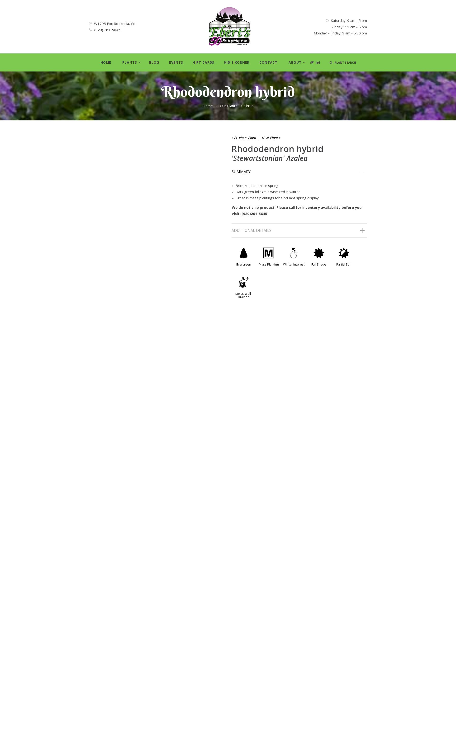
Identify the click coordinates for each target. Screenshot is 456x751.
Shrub (249, 105)
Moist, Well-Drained (243, 295)
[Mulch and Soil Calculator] (318, 63)
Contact (268, 62)
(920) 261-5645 (107, 29)
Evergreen (243, 264)
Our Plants (228, 105)
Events (176, 62)
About (295, 62)
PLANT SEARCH (344, 63)
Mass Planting (269, 264)
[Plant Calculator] (312, 63)
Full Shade (318, 264)
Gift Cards (203, 62)
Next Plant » (271, 137)
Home (105, 62)
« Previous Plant (244, 137)
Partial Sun (344, 264)
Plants (129, 62)
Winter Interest (293, 264)
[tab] (299, 172)
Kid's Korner (236, 62)
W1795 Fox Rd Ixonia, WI (114, 23)
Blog (154, 62)
